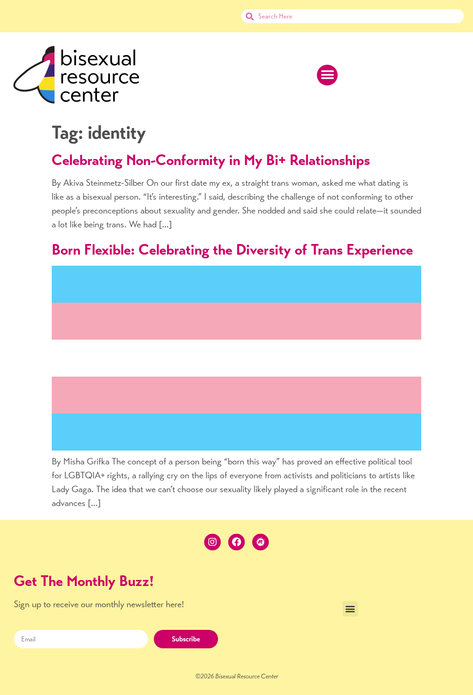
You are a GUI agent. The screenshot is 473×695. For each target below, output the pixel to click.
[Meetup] (260, 542)
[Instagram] (212, 542)
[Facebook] (236, 542)
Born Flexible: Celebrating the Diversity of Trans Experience (232, 249)
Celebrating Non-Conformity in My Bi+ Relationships (211, 160)
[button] (327, 75)
